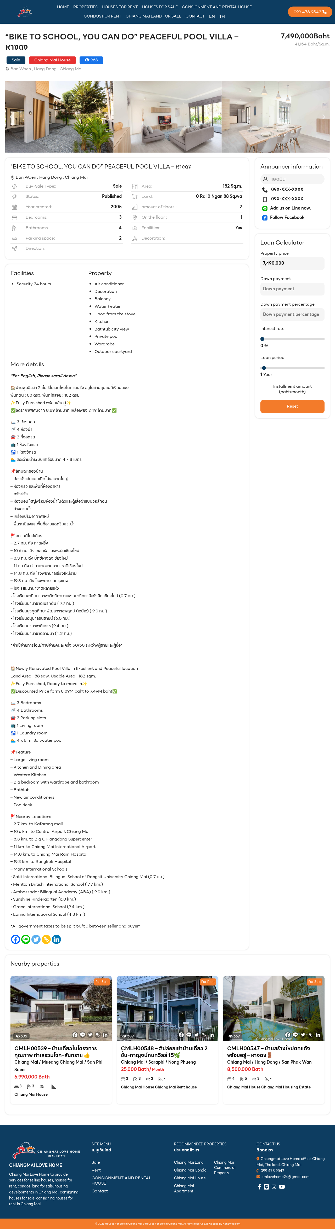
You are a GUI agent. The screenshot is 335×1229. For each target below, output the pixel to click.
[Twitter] (36, 939)
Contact (100, 1191)
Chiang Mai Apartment (184, 1188)
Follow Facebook (287, 217)
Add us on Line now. (290, 208)
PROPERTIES (85, 7)
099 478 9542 (272, 1171)
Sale (96, 1162)
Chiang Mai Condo (190, 1170)
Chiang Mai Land (189, 1162)
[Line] (25, 939)
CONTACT (195, 16)
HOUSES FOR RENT (120, 7)
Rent (96, 1170)
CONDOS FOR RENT (102, 16)
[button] (11, 116)
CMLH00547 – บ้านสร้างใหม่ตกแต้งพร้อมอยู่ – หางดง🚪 (268, 1052)
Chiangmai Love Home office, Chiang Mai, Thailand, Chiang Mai (290, 1162)
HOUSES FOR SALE (160, 7)
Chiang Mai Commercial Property (224, 1168)
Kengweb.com (231, 1224)
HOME (63, 7)
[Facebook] (15, 939)
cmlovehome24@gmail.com (285, 1177)
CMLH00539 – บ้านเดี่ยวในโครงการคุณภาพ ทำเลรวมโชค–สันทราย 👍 (55, 1052)
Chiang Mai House (190, 1178)
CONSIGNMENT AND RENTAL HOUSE (217, 7)
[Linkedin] (56, 939)
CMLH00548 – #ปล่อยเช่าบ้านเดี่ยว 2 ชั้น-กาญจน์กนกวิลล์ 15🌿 (164, 1052)
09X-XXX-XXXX (286, 189)
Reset (292, 406)
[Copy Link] (46, 939)
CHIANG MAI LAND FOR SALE (153, 16)
